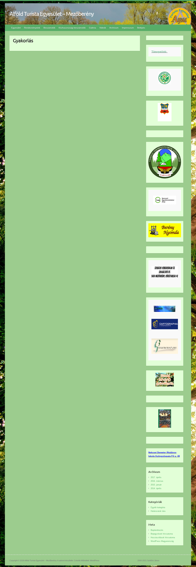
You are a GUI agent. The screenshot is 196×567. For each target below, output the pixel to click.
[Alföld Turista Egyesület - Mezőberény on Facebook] (157, 13)
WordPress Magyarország (162, 541)
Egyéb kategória (158, 507)
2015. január (156, 485)
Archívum (114, 28)
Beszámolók (49, 28)
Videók (102, 28)
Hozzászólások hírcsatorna (163, 537)
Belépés (141, 28)
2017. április (156, 477)
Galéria (92, 28)
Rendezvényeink (32, 28)
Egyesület (16, 28)
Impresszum (128, 28)
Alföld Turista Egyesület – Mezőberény (51, 13)
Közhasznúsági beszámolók (72, 28)
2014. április (156, 488)
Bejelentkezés (157, 530)
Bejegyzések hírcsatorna (162, 534)
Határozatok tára (158, 511)
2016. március (157, 481)
